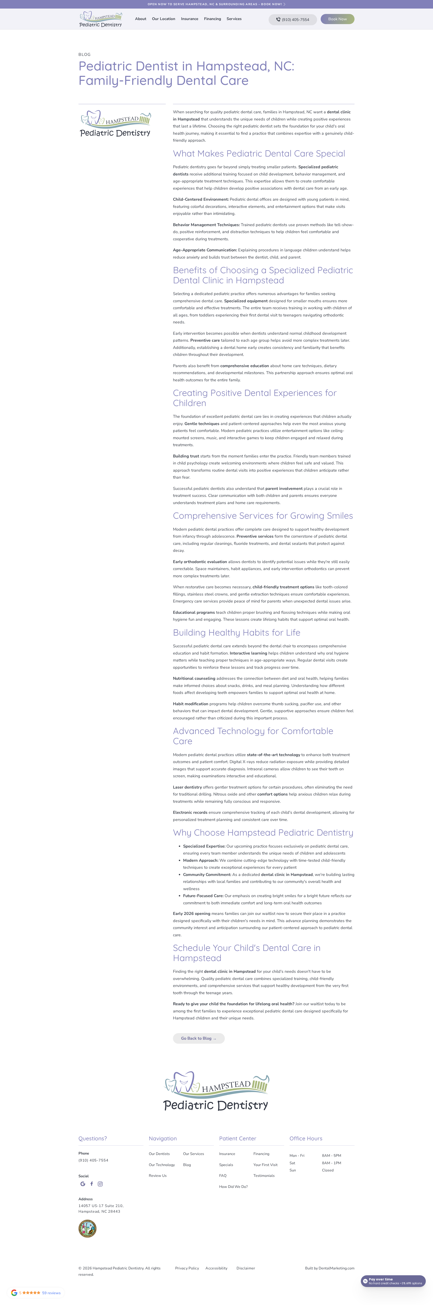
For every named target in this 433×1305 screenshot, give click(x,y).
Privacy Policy (187, 1268)
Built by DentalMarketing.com (330, 1268)
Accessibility (216, 1268)
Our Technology (162, 1164)
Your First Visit (265, 1164)
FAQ (222, 1175)
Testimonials (264, 1175)
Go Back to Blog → (199, 1038)
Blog (84, 54)
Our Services (193, 1153)
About (140, 18)
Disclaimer (246, 1268)
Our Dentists (159, 1153)
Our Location (163, 18)
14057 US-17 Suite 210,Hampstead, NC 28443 (101, 1208)
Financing (212, 18)
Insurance (189, 18)
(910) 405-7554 (93, 1160)
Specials (226, 1164)
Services (234, 18)
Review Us (158, 1175)
